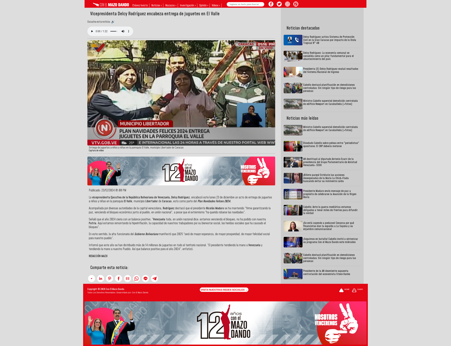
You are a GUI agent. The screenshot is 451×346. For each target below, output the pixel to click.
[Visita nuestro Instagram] (287, 5)
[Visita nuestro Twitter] (279, 5)
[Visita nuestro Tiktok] (295, 5)
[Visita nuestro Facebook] (270, 5)
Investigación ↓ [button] (188, 5)
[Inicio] (111, 5)
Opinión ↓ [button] (203, 5)
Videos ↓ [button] (216, 5)
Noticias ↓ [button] (156, 5)
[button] (91, 278)
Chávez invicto (140, 5)
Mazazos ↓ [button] (170, 5)
